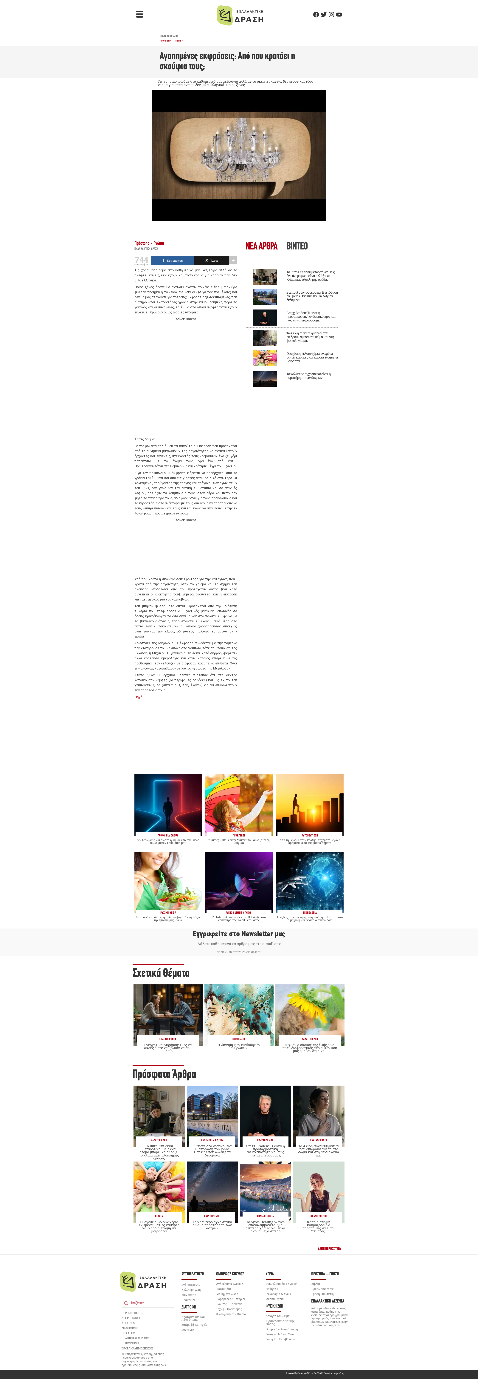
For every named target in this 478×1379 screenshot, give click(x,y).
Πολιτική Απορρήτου (135, 1338)
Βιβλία (159, 1216)
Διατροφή (188, 1307)
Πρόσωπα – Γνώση (325, 1274)
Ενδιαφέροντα (167, 1039)
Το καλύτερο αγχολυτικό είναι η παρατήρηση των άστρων (308, 376)
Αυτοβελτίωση (192, 1274)
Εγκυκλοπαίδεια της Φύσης (280, 1322)
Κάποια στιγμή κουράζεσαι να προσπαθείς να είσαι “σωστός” (318, 1226)
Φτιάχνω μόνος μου (280, 1334)
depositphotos (132, 1313)
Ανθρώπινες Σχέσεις (229, 1283)
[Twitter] (324, 15)
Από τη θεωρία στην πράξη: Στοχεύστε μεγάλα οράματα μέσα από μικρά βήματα (310, 841)
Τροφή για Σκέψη (322, 1294)
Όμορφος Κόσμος (230, 1274)
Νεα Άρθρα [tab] (261, 247)
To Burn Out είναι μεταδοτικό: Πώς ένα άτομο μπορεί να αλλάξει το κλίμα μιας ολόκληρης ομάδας (310, 276)
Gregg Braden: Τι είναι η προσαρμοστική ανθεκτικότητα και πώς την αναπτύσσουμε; (310, 316)
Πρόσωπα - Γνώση (171, 40)
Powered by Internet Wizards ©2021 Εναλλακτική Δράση (315, 1373)
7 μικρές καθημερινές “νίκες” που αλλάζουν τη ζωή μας (239, 841)
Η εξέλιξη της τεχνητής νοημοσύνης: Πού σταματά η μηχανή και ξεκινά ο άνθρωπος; (310, 918)
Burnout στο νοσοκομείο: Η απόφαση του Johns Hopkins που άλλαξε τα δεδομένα (312, 296)
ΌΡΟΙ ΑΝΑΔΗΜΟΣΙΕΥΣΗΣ (137, 1348)
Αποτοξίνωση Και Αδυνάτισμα (193, 1318)
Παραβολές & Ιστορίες (230, 1299)
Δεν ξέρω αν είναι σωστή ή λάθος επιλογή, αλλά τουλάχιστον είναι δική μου (168, 841)
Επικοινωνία (130, 1343)
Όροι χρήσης (130, 1333)
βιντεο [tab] (297, 247)
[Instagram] (331, 15)
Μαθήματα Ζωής (227, 1294)
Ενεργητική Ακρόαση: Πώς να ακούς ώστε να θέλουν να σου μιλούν (168, 1048)
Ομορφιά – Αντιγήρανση (282, 1329)
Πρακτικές (188, 1300)
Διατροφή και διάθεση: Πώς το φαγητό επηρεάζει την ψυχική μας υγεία (168, 918)
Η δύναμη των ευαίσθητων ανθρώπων (239, 1046)
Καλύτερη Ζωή (310, 1039)
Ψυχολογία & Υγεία (212, 1140)
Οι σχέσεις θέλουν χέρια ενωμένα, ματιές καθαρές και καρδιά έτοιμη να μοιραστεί (312, 357)
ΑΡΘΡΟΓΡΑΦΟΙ (131, 1318)
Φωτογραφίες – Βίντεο (231, 1314)
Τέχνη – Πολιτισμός (229, 1309)
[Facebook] (316, 15)
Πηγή (138, 697)
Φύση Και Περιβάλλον (280, 1339)
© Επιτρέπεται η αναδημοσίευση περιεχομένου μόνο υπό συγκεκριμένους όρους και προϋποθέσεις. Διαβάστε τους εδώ (144, 1359)
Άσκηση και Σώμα (278, 1316)
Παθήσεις (272, 1289)
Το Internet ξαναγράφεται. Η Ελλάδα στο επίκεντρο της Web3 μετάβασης (239, 918)
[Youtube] (339, 15)
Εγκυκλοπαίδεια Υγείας (281, 1283)
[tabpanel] (292, 326)
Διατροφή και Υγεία (194, 1324)
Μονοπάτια (238, 1039)
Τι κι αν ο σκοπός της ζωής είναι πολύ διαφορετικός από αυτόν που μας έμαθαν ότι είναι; (310, 1048)
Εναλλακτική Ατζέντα (327, 1301)
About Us (128, 1323)
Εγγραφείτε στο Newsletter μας (239, 934)
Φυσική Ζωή (274, 1306)
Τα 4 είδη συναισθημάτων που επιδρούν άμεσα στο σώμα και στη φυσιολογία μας (310, 337)
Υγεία (270, 1274)
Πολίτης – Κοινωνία (229, 1304)
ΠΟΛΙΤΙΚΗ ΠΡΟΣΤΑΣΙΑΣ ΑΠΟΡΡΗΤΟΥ (239, 952)
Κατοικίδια (223, 1289)
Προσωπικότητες (322, 1289)
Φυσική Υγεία (275, 1299)
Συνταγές (187, 1329)
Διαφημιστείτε (131, 1328)
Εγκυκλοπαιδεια (169, 36)
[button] (139, 14)
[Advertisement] (186, 379)
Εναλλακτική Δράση (146, 249)
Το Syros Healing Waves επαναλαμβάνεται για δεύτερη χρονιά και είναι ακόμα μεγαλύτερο (265, 1226)
